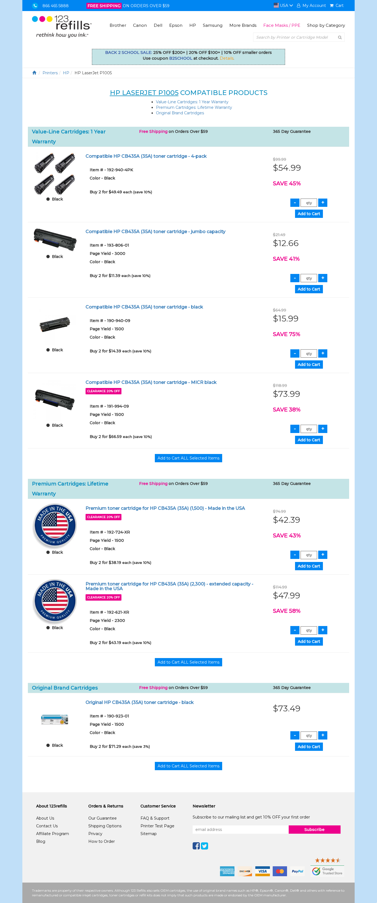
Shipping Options (104, 825)
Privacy (95, 833)
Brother (118, 25)
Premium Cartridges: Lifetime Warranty (194, 107)
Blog (40, 841)
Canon (140, 25)
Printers (50, 72)
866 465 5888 (56, 5)
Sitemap (148, 833)
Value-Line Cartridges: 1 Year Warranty (192, 101)
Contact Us (47, 825)
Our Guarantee (102, 818)
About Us (45, 818)
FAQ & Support (154, 818)
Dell (158, 25)
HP (192, 25)
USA (284, 5)
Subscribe (314, 829)
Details (226, 58)
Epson (175, 25)
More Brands (242, 25)
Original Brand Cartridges (180, 112)
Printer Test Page (157, 825)
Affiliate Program (52, 833)
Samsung (212, 25)
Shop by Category (326, 25)
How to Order (101, 841)
